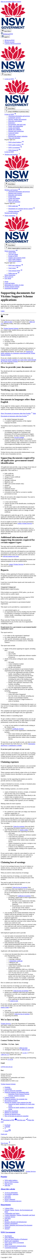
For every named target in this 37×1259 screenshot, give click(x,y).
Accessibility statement (11, 1194)
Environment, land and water (17, 124)
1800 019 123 (25, 1049)
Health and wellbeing (14, 129)
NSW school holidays (14, 261)
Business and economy (15, 193)
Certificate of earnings (24, 896)
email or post (14, 1001)
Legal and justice (13, 133)
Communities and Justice (12, 1213)
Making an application (11, 1112)
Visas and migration (14, 138)
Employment (12, 196)
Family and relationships (15, 126)
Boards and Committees (12, 1241)
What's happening (11, 251)
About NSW (12, 252)
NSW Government (8, 1232)
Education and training (15, 121)
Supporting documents (11, 1111)
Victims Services (6, 1023)
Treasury (7, 1228)
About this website (8, 1189)
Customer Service (10, 1217)
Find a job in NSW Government (14, 1242)
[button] (17, 413)
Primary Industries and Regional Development (18, 1225)
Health (7, 1220)
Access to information (11, 1192)
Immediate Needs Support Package (18, 1094)
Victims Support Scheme (11, 328)
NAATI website (19, 437)
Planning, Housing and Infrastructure (16, 1222)
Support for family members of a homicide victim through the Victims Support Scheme (18, 353)
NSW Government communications (15, 1246)
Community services (14, 117)
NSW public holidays (14, 259)
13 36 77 (25, 1053)
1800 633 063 (8, 322)
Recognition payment (11, 1101)
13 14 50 (10, 1059)
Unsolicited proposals (11, 1247)
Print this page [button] (20, 1120)
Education (8, 1218)
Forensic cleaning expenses (16, 1095)
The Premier (8, 1236)
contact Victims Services (24, 523)
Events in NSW (13, 256)
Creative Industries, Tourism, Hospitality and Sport (20, 1215)
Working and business (12, 190)
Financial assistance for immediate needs (17, 1092)
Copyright (8, 1196)
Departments (6, 1205)
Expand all (4, 587)
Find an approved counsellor (13, 1090)
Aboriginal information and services (19, 116)
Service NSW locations (11, 1182)
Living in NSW (10, 114)
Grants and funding (14, 128)
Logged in (6, 37)
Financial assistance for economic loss (16, 1099)
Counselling (8, 1089)
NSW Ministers (9, 1237)
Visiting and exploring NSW (16, 258)
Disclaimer (8, 1197)
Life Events (11, 134)
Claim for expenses (19, 826)
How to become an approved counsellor (16, 1116)
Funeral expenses (10, 1097)
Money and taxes (13, 200)
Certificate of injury (18, 729)
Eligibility (7, 1087)
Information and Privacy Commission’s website (18, 744)
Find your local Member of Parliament (16, 1239)
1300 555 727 (5, 1054)
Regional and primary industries (17, 136)
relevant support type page (11, 556)
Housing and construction (16, 131)
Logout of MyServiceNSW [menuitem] (13, 43)
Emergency (11, 123)
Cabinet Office (9, 1208)
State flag (7, 1185)
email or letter (24, 830)
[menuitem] (10, 40)
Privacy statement (10, 1199)
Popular (4, 1177)
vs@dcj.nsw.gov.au (6, 1066)
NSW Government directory (13, 1201)
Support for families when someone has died (18, 1102)
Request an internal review (12, 1114)
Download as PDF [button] (7, 1120)
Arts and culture (13, 254)
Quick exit (4, 1134)
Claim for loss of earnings (20, 887)
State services (9, 1183)
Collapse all (12, 587)
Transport (7, 1227)
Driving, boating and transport (17, 119)
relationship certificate (15, 961)
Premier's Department (11, 1223)
